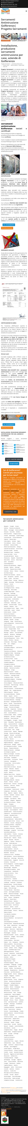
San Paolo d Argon (8, 573)
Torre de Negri (12, 931)
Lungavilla (13, 830)
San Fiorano (7, 684)
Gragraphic (8, 1108)
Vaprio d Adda (17, 737)
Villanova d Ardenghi (14, 893)
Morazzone (6, 1056)
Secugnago (19, 679)
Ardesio (14, 612)
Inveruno (6, 739)
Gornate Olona (7, 1078)
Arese (5, 712)
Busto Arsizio (12, 1009)
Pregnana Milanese (13, 748)
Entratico (11, 640)
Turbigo (20, 746)
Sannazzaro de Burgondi (10, 806)
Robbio (5, 804)
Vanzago (6, 733)
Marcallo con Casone (14, 755)
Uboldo (12, 1022)
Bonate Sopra (13, 539)
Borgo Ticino (7, 955)
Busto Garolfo (18, 722)
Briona (11, 987)
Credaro (18, 610)
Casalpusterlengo (8, 645)
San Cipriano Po (19, 918)
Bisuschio (6, 1054)
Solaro (5, 722)
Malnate (6, 1015)
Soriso (5, 1001)
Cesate (20, 720)
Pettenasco (6, 983)
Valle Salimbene (8, 856)
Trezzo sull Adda (14, 725)
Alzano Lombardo (19, 530)
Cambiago (17, 750)
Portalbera (17, 854)
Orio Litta (17, 677)
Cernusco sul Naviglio (9, 697)
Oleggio (20, 947)
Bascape (11, 839)
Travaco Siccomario (17, 811)
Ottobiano (17, 865)
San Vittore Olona (19, 740)
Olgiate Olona (16, 1018)
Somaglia (17, 655)
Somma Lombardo (8, 1013)
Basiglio (14, 744)
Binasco (6, 748)
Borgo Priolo (7, 858)
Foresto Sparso (18, 621)
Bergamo (6, 526)
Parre (18, 628)
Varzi (22, 821)
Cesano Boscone (17, 703)
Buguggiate (6, 1067)
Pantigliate (14, 757)
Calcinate (6, 571)
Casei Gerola (19, 828)
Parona (19, 837)
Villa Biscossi (7, 946)
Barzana (17, 640)
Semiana (22, 934)
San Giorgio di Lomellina (10, 869)
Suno (14, 960)
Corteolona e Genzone (9, 828)
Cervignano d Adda (8, 677)
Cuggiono (16, 742)
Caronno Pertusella (18, 1013)
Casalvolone (18, 998)
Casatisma (19, 882)
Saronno (6, 1011)
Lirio (10, 942)
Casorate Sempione (8, 1039)
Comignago (17, 987)
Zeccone (6, 843)
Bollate (5, 696)
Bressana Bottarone (8, 819)
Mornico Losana (8, 905)
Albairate (11, 768)
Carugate (15, 720)
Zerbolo (6, 839)
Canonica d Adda (8, 597)
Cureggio (20, 964)
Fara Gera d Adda (8, 550)
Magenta (6, 705)
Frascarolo (12, 862)
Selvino (5, 640)
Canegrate (21, 724)
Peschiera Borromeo (14, 705)
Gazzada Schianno (18, 1052)
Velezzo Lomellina (8, 944)
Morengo (6, 632)
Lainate (10, 703)
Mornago (6, 1046)
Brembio (6, 668)
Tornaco (11, 1000)
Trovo (16, 873)
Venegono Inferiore (8, 1035)
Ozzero (22, 789)
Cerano (17, 951)
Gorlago (15, 580)
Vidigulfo (12, 800)
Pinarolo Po (18, 841)
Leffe (15, 597)
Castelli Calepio (20, 535)
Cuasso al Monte (12, 1061)
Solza (22, 638)
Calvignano (15, 942)
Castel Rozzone (20, 627)
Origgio (15, 1029)
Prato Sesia (6, 972)
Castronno (10, 1044)
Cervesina (6, 862)
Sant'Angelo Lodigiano (9, 647)
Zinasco (18, 821)
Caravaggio (11, 530)
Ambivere (6, 634)
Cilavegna (11, 804)
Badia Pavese (20, 929)
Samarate (11, 1015)
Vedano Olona (7, 1031)
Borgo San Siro (7, 878)
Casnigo (17, 619)
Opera (5, 724)
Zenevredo (6, 919)
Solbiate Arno (14, 1056)
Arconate (17, 753)
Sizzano (6, 981)
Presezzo (6, 584)
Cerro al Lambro (16, 763)
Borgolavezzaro (13, 970)
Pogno (13, 977)
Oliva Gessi (16, 940)
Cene (16, 601)
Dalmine (6, 528)
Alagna (5, 888)
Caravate (6, 1074)
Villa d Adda (14, 589)
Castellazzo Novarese (9, 1007)
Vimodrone (6, 718)
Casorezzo (6, 761)
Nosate (20, 791)
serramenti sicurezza (5, 1088)
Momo (16, 962)
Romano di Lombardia (14, 528)
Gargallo (6, 975)
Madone (12, 606)
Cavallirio (6, 987)
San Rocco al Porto (8, 658)
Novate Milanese (8, 711)
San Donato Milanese (9, 699)
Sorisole (14, 541)
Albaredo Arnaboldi (8, 934)
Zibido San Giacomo (9, 750)
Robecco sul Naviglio (9, 753)
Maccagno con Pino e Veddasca (11, 1072)
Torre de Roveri (18, 632)
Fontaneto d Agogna (9, 962)
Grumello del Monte (9, 556)
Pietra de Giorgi (12, 888)
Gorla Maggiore (13, 1046)
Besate (18, 785)
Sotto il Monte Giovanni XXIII (11, 595)
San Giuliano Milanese (9, 694)
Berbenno (12, 634)
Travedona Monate (8, 1057)
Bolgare (19, 565)
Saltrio (12, 1067)
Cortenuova (7, 642)
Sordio (15, 658)
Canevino (21, 942)
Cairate (13, 1028)
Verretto (15, 927)
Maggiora (11, 975)
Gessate (11, 737)
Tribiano (11, 781)
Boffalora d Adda (8, 686)
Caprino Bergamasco (9, 623)
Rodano (17, 768)
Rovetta (6, 604)
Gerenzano (6, 1022)
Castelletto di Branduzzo (10, 877)
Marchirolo (20, 1061)
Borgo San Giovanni (8, 671)
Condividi (3, 1097)
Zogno (18, 541)
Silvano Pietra (13, 899)
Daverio (16, 1065)
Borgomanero (19, 946)
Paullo (16, 727)
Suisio (21, 608)
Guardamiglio (17, 666)
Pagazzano (17, 636)
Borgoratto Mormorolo (18, 923)
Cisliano (6, 768)
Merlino (21, 684)
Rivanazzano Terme (18, 808)
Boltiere (11, 567)
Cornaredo (6, 709)
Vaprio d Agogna (16, 994)
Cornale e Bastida (17, 884)
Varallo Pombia (19, 953)
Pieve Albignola (20, 886)
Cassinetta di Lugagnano (10, 787)
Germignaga (7, 1059)
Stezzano (6, 532)
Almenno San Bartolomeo (10, 565)
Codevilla (14, 878)
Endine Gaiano (7, 612)
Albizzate (18, 1043)
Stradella (6, 794)
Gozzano (6, 953)
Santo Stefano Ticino (9, 765)
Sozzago (19, 992)
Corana (5, 891)
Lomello (6, 836)
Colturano (12, 785)
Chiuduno (6, 569)
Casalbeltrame (7, 994)
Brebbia (18, 1063)
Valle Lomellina (7, 834)
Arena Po (16, 849)
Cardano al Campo (8, 1016)
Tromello (6, 815)
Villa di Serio (19, 559)
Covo (16, 606)
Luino (15, 1016)
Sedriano (21, 725)
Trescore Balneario (17, 537)
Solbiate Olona (7, 1043)
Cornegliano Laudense (9, 664)
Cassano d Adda (8, 714)
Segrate (10, 696)
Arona (15, 947)
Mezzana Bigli (7, 867)
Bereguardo (18, 822)
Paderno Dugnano (8, 692)
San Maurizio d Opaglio (9, 959)
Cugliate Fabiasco (8, 1065)
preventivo (5, 1092)
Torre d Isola (20, 830)
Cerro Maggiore (7, 720)
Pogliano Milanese (8, 742)
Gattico (11, 957)
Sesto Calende (16, 1020)
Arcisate (14, 1024)
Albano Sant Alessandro (10, 546)
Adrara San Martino (8, 636)
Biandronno (12, 1063)
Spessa (11, 906)
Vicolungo (6, 998)
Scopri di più (14, 463)
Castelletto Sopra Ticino (14, 949)
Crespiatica (6, 675)
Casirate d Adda (13, 604)
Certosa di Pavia (8, 808)
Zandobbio (6, 630)
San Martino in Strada (9, 656)
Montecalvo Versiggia (9, 916)
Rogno (17, 608)
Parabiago (18, 699)
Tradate (21, 1011)
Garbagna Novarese (15, 983)
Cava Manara (13, 798)
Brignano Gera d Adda (15, 569)
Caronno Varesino (8, 1050)
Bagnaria (6, 899)
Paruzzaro (21, 970)
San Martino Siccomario (9, 802)
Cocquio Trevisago (18, 1050)
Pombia (11, 968)
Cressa (15, 979)
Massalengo (17, 653)
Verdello (16, 550)
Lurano (5, 628)
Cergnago (6, 895)
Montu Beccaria (13, 843)
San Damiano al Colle (9, 903)
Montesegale (7, 932)
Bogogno (6, 985)
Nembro (18, 532)
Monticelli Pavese (8, 901)
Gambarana (7, 936)
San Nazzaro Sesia (12, 1001)
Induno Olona (7, 1024)
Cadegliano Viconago (9, 1080)
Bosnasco (6, 906)
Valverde (14, 932)
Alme (5, 576)
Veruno (15, 974)
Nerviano (13, 716)
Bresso (5, 703)
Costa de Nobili (7, 927)
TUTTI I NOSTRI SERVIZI (14, 459)
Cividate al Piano (8, 580)
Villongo (19, 546)
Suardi (16, 906)
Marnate (21, 1029)
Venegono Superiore (17, 1031)
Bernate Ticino (7, 783)
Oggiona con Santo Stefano (16, 1054)
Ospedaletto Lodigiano (9, 679)
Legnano (6, 690)
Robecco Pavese (8, 912)
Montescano (14, 925)
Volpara (6, 942)
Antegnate (6, 621)
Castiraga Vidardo (8, 666)
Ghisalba (6, 567)
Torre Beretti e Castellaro (10, 914)
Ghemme (6, 957)
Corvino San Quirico (9, 873)
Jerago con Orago (19, 1044)
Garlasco (18, 794)
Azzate (11, 1052)
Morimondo (14, 791)
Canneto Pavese (8, 860)
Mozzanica (6, 593)
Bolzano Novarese (14, 988)
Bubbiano (6, 785)
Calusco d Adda (14, 545)
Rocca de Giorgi (17, 944)
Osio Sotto (12, 532)
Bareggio (19, 716)
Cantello (6, 1052)
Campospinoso (7, 871)
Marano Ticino (7, 977)
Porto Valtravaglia (16, 1076)
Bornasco (6, 826)
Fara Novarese (17, 968)
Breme (5, 893)
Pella (14, 992)
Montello (6, 619)
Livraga (13, 670)
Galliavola (6, 938)
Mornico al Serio (8, 625)
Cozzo (19, 927)
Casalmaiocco (7, 660)
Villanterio (6, 822)
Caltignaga (13, 964)
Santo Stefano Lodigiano (10, 681)
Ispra (13, 1043)
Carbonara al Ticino (8, 854)
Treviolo (6, 535)
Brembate (6, 545)
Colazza (6, 1005)
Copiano (12, 841)
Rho (10, 690)
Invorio (19, 955)
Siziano (18, 802)
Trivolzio (15, 834)
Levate (13, 610)
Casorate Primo (7, 796)
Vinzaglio (6, 1003)
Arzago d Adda (12, 628)
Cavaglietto (11, 1005)
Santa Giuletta (7, 847)
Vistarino (20, 850)
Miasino (21, 996)
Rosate (21, 759)
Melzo (14, 714)
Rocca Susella (20, 936)
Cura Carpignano (14, 809)
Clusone (19, 543)
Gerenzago (13, 858)
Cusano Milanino (12, 712)
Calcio (21, 576)
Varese (5, 1009)
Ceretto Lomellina (8, 940)
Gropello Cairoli (7, 811)
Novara (13, 946)
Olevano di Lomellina (15, 895)
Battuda (16, 901)
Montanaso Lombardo (15, 673)
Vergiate (11, 1026)
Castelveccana (18, 1080)
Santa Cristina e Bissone (15, 836)
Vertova (17, 587)
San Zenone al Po (16, 908)
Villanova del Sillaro (18, 683)
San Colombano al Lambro (10, 746)
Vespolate (6, 970)
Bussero (12, 739)
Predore (20, 642)
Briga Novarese (7, 960)
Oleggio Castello (8, 974)
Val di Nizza (16, 905)
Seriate (17, 526)
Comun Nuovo (7, 599)
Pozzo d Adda (7, 759)
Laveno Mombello (19, 1026)
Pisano (16, 1000)
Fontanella (19, 597)
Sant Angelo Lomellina (14, 891)
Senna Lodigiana (8, 683)
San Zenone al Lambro (14, 770)
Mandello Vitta (19, 1007)
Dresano (14, 783)
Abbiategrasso (19, 697)
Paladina (6, 606)
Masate (6, 781)
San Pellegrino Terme (9, 587)
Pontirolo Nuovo (19, 582)
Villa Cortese (7, 757)
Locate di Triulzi (8, 731)
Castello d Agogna (19, 863)
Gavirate (19, 1024)
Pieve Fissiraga (14, 684)
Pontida (11, 619)
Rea (5, 925)
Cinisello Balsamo (19, 688)
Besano (16, 1074)
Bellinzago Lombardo (9, 780)
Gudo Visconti (15, 789)
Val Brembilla (15, 599)
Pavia (5, 793)
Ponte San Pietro (8, 533)
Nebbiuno (20, 974)
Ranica (11, 571)
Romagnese (16, 897)
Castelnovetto (7, 908)
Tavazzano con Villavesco (10, 651)
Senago (6, 707)
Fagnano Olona (7, 1018)
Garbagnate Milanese (16, 701)
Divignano (20, 979)
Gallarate (18, 1009)
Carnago (10, 1033)
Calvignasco (7, 791)
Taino (5, 1061)
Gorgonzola (13, 709)
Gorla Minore (7, 1028)
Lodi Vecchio (19, 647)
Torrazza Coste (7, 845)
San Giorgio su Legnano (9, 752)
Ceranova (20, 834)
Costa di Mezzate (17, 617)
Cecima (16, 934)
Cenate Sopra (20, 630)
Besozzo (6, 1026)
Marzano (17, 839)
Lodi (8, 643)
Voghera (16, 793)
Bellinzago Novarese (9, 951)
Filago (11, 621)
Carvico (17, 591)
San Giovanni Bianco (9, 586)
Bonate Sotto (20, 558)
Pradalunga (7, 589)
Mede (19, 798)
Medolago (18, 634)
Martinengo (12, 535)
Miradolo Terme (13, 815)
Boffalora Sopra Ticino (9, 774)
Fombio (16, 671)
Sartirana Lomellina (17, 845)
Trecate (6, 947)
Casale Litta (13, 1070)
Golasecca (6, 1070)
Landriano (6, 800)
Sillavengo (12, 1003)
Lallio (19, 602)
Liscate (5, 776)
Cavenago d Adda (15, 675)
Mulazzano (20, 651)
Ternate (11, 1074)
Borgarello (18, 824)
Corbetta (20, 714)
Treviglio (12, 526)
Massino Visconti (8, 992)
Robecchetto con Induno (10, 766)
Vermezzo (6, 778)
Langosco (6, 929)
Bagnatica (6, 601)
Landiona (21, 1001)
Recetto (6, 996)
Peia (5, 643)
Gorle (5, 561)
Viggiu (5, 1044)
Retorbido (6, 852)
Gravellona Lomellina (9, 824)
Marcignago (7, 830)
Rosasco (15, 910)
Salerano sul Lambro (14, 668)
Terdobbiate (19, 1003)
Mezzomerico (7, 990)
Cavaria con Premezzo (9, 1037)
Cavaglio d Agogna (14, 985)
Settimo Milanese (17, 711)
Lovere (10, 578)
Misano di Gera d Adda (9, 627)
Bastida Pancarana (8, 875)
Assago (5, 737)
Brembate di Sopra (8, 552)
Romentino (12, 953)
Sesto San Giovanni (8, 688)
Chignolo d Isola (8, 617)
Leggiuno (19, 1059)
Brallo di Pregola (8, 910)
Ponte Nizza (17, 890)
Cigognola (15, 860)
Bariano (12, 601)
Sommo (12, 865)
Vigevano (10, 793)
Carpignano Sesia (12, 966)
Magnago (20, 731)
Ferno (5, 1033)
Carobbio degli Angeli (9, 591)
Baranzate (11, 727)
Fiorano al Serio (19, 623)
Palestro (14, 837)
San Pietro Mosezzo (15, 972)
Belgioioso (18, 800)
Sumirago (16, 1033)
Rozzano (16, 692)
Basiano (17, 780)
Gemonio (12, 1069)
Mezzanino (20, 858)
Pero (13, 729)
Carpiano (18, 774)
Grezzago (20, 783)
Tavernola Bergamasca (9, 638)
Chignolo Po (7, 813)
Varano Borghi (7, 1076)
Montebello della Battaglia (10, 850)
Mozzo (16, 556)
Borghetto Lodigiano (9, 655)
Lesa (19, 966)
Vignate (15, 731)
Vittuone (12, 735)
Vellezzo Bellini (18, 819)
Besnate (22, 1041)
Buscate (19, 766)
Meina (5, 966)
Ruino (5, 897)
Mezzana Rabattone (9, 918)
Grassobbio (10, 561)
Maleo (13, 660)
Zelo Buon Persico (8, 649)
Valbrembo (13, 602)
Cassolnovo (15, 796)
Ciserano (22, 571)
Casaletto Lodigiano (8, 662)
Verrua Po (21, 860)
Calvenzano (7, 602)
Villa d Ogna (14, 642)
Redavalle (14, 867)
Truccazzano (15, 759)
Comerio (17, 1069)
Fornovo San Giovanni (9, 614)
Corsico (15, 696)
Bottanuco (21, 580)
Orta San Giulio (15, 990)
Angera (16, 1041)
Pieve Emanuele (14, 718)
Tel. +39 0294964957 (8, 225)
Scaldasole (6, 882)
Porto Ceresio (18, 1067)
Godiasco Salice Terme (9, 821)
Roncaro (12, 852)
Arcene (11, 584)
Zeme (18, 869)
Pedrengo (17, 567)
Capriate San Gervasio (9, 548)
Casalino (17, 975)
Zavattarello (15, 871)
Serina (17, 638)
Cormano (19, 709)
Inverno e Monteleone (18, 856)
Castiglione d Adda (8, 653)
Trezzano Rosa (7, 763)
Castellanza (21, 1016)
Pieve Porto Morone (14, 826)
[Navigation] (26, 10)
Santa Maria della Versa (9, 832)
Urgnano (6, 539)
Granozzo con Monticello (15, 981)
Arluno (5, 727)
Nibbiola (21, 1000)
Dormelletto (7, 964)
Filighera (13, 886)
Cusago (12, 778)
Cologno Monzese (17, 690)
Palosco (16, 571)
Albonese (21, 910)
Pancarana (20, 931)
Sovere (5, 578)
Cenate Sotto (7, 610)
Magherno (6, 841)
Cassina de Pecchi (12, 724)
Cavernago (13, 630)
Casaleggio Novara (13, 996)
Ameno (11, 998)
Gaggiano (6, 735)
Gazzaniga (11, 582)
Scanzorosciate (7, 537)
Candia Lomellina (8, 849)
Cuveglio (6, 1063)
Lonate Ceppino (8, 1048)
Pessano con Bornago (14, 733)
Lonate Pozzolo (7, 1020)
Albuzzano (15, 817)
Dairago (6, 755)
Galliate (11, 947)
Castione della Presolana (10, 615)
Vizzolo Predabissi (18, 776)
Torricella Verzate (8, 890)
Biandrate (6, 988)
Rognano (18, 903)
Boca (22, 987)
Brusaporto (10, 576)
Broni (22, 794)
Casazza (20, 604)
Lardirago (6, 865)
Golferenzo (12, 938)
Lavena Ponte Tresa (8, 1041)
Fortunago (21, 925)
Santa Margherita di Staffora (11, 921)
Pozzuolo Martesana (9, 740)
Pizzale (21, 893)
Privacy (9, 1107)
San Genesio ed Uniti (16, 813)
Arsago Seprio (16, 1048)
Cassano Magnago (13, 1011)
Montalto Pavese (8, 884)
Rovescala (13, 882)
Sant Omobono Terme (9, 608)
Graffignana (7, 670)
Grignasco (13, 955)
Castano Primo (7, 729)
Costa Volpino (7, 541)
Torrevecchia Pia (8, 817)
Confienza (14, 847)
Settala (19, 744)
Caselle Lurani (19, 660)
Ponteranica (7, 558)
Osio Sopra (16, 578)
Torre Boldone (7, 543)
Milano (15, 686)
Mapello (13, 558)
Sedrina (11, 632)
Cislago (17, 1022)
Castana (10, 897)
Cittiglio (16, 1057)
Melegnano (6, 716)
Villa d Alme (7, 559)
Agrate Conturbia (8, 979)
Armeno (6, 968)
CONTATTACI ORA (10, 512)
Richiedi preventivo (7, 228)
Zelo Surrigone (7, 789)
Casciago (13, 1059)
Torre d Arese (7, 880)
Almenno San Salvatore (9, 574)
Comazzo (6, 673)
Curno (15, 554)
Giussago (6, 809)
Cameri (5, 949)
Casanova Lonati (8, 923)
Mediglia (6, 725)
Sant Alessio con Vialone (18, 880)
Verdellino (17, 552)
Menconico (12, 929)
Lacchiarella (18, 735)
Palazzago (13, 593)
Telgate (6, 582)
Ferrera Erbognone (8, 863)
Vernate (16, 781)
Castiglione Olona (8, 1029)
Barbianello (7, 886)
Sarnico (13, 559)
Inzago (17, 729)
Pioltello (18, 694)
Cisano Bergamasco (8, 563)
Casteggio (6, 798)
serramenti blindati (14, 1088)
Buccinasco (6, 701)
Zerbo (8, 925)
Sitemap (4, 1107)
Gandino (17, 576)
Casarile (11, 776)
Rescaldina (11, 722)
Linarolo (12, 822)
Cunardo (6, 1069)
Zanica (13, 543)
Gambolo (12, 794)
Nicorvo (6, 931)
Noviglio (6, 770)
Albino (5, 530)
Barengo (6, 1000)
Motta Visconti (7, 744)
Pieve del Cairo (7, 837)
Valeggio (13, 936)
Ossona (6, 772)
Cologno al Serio (17, 533)
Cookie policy (17, 1107)
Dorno (20, 809)
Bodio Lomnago (16, 1078)
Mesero (11, 772)
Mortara (21, 793)
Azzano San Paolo (8, 554)
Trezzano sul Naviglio (14, 707)
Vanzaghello (13, 761)
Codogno (13, 643)
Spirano (18, 574)
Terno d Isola (19, 548)
